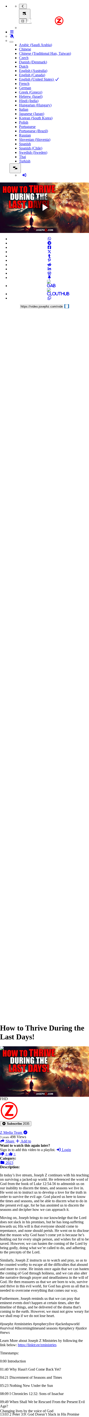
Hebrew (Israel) (30, 96)
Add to (25, 1141)
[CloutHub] (49, 294)
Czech (23, 58)
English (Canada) (32, 75)
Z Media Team (11, 1132)
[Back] (23, 6)
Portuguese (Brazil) (33, 131)
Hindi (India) (28, 101)
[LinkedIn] (49, 269)
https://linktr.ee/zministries (37, 1345)
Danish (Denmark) (33, 62)
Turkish (24, 161)
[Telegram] (49, 243)
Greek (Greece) (30, 92)
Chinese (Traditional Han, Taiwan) (45, 53)
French (24, 84)
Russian (25, 135)
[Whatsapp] (49, 239)
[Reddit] (49, 265)
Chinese (25, 49)
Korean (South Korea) (35, 118)
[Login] (24, 175)
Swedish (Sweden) (33, 152)
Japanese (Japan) (31, 114)
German (25, 88)
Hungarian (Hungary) (35, 105)
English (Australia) (33, 71)
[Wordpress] (49, 273)
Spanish (25, 144)
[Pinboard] (49, 278)
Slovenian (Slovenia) (34, 140)
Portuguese (27, 127)
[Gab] (49, 286)
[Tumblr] (49, 256)
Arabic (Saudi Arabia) (35, 45)
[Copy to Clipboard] (49, 298)
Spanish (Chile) (30, 148)
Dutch (23, 66)
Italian (23, 109)
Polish (23, 122)
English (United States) (37, 79)
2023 (9, 1163)
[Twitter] (49, 252)
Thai (22, 157)
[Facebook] (49, 247)
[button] (15, 1123)
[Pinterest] (49, 260)
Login (66, 1150)
